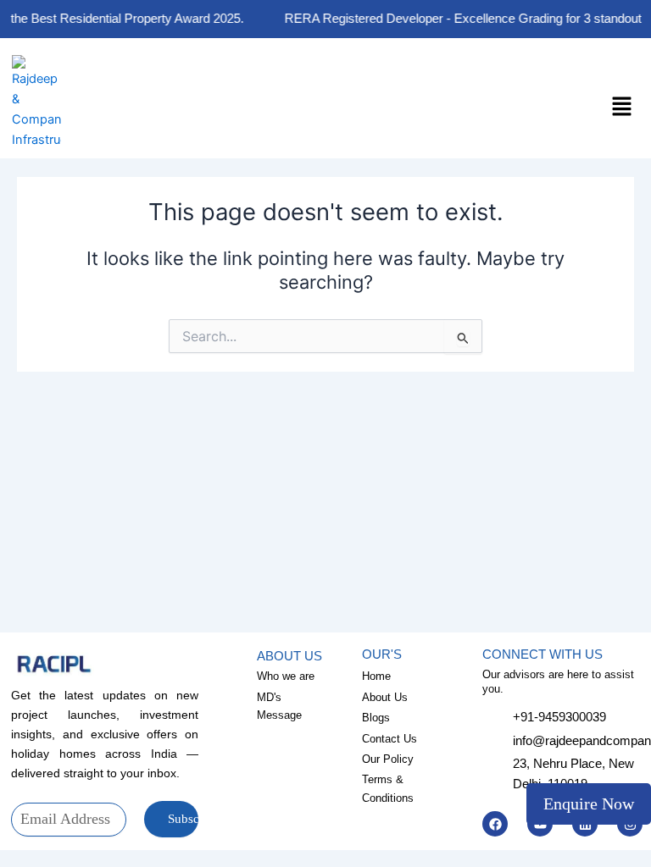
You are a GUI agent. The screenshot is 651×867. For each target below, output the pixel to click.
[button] (622, 107)
